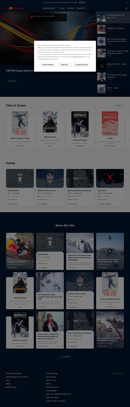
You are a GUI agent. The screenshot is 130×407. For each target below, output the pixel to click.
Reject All (64, 64)
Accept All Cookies (82, 64)
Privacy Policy (77, 57)
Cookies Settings (47, 64)
